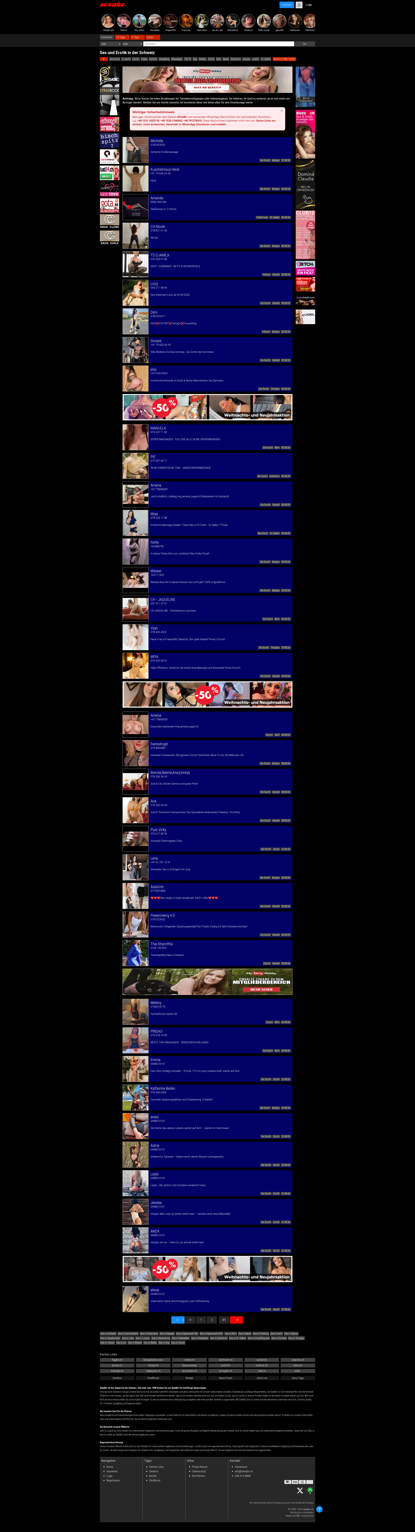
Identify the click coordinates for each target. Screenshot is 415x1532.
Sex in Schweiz (108, 1333)
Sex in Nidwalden (180, 1338)
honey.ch (153, 1365)
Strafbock (154, 1480)
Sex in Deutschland (128, 1333)
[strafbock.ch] (109, 91)
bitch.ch (298, 1365)
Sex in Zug (164, 1342)
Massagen (177, 59)
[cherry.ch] (109, 124)
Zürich (211, 59)
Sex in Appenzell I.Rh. (187, 1333)
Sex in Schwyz (279, 1338)
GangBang (164, 59)
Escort (135, 59)
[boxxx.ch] (109, 140)
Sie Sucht (115, 59)
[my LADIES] (305, 317)
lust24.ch (262, 1359)
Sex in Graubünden (110, 1338)
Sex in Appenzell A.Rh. (211, 1333)
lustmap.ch (117, 1370)
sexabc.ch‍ (308, 1509)
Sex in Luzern (143, 1338)
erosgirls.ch (225, 1370)
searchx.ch (298, 1359)
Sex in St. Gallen (237, 1338)
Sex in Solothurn (218, 1338)
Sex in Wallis (150, 1342)
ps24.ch (225, 1365)
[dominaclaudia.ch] (305, 184)
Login (109, 1475)
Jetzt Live (261, 1378)
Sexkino (153, 1471)
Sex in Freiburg (261, 1333)
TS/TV (187, 59)
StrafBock (153, 1378)
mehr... (297, 1370)
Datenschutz (199, 1471)
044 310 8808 (243, 1475)
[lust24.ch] (109, 173)
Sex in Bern (231, 1333)
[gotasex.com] (109, 205)
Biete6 (189, 1378)
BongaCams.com (153, 1359)
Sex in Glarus (291, 1333)
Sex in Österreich (149, 1333)
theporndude (189, 1365)
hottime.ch (262, 1365)
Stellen (202, 59)
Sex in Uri (121, 1342)
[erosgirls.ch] (109, 237)
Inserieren (112, 1471)
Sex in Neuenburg (161, 1338)
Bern (218, 59)
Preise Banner (200, 1466)
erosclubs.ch (189, 1370)
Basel (226, 59)
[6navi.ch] (109, 156)
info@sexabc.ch (244, 1471)
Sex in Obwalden (199, 1338)
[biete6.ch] (305, 134)
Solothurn (236, 59)
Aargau (246, 59)
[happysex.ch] (109, 189)
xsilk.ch (262, 1370)
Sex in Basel (244, 1333)
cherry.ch (189, 1359)
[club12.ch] (305, 235)
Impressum (241, 1466)
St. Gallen (266, 59)
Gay (195, 59)
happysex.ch (153, 1370)
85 (224, 1319)
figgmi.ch (117, 1359)
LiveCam (287, 4)
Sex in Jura (128, 1338)
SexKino (117, 1378)
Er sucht (126, 59)
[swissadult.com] (305, 300)
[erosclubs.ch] (109, 221)
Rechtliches (198, 1475)
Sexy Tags (298, 1378)
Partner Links (156, 1466)
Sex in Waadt (135, 1342)
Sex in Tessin (107, 1342)
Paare (144, 59)
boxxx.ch (117, 1365)
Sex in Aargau (167, 1333)
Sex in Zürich (178, 1342)
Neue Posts (225, 1378)
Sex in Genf (276, 1333)
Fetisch (153, 59)
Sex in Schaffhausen (259, 1338)
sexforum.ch (226, 1359)
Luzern (255, 59)
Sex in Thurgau (296, 1338)
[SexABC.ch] (113, 5)
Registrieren (113, 1480)
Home (109, 1466)
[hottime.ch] (305, 284)
